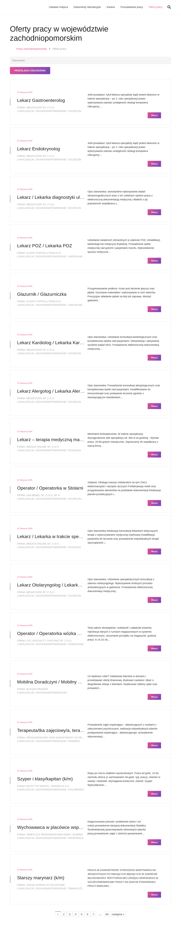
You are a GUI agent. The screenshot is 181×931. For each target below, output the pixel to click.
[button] (169, 7)
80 (107, 914)
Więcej (154, 115)
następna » (118, 914)
